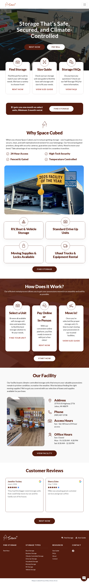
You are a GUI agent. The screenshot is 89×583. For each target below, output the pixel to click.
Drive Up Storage (31, 559)
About (54, 556)
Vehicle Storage (30, 569)
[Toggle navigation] (85, 4)
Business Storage (31, 553)
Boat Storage (30, 551)
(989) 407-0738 (60, 415)
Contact (55, 559)
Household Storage (32, 561)
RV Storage (29, 567)
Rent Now (6, 551)
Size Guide (55, 551)
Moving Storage (31, 564)
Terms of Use (53, 580)
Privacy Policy (45, 580)
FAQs (54, 553)
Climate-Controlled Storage (34, 556)
